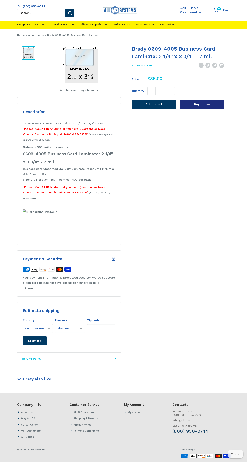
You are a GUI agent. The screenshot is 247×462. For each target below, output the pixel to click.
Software (119, 24)
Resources (143, 24)
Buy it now (202, 104)
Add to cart (154, 104)
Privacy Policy (82, 424)
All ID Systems (142, 65)
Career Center (30, 424)
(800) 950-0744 (34, 6)
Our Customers (31, 430)
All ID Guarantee (83, 412)
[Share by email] (221, 65)
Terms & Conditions (86, 430)
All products (36, 35)
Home (21, 35)
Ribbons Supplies (91, 24)
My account (189, 12)
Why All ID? (28, 418)
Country (29, 320)
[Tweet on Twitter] (214, 65)
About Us (27, 412)
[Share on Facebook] (201, 65)
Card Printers (61, 24)
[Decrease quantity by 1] (151, 91)
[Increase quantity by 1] (171, 91)
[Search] (69, 13)
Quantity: (138, 91)
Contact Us (167, 24)
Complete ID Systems (31, 24)
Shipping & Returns (85, 418)
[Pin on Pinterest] (207, 65)
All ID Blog (27, 437)
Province (61, 320)
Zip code (93, 320)
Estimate (34, 340)
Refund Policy (31, 358)
